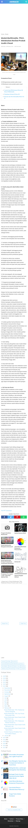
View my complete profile (14, 809)
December (7, 688)
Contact (11, 819)
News (10, 666)
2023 (4, 682)
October (6, 692)
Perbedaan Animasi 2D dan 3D (12, 94)
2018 (4, 741)
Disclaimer (11, 821)
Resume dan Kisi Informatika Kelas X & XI (14, 97)
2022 (4, 684)
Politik (23, 666)
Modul (21, 663)
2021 (4, 686)
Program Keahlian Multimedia (6, 533)
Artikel (9, 661)
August (6, 696)
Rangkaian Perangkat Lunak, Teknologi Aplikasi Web (7, 575)
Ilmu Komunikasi (6, 663)
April (5, 704)
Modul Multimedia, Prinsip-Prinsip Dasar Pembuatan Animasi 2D (7, 562)
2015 (4, 745)
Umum (23, 668)
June (5, 700)
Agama (3, 661)
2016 (4, 743)
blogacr (14, 661)
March (6, 706)
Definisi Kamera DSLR (20, 533)
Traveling (11, 668)
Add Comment (17, 46)
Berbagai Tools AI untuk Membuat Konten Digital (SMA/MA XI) (16, 776)
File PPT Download (6, 510)
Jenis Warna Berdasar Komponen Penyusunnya (20, 548)
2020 (4, 737)
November (7, 690)
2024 (4, 680)
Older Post (23, 623)
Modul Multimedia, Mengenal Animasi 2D (7, 546)
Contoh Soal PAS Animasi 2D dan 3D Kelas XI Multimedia (13, 91)
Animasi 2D (17, 561)
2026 (4, 676)
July (5, 698)
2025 (4, 678)
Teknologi (4, 668)
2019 (4, 739)
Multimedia (5, 666)
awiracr (14, 2)
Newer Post (5, 623)
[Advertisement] (14, 14)
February (6, 708)
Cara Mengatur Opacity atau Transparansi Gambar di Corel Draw (17, 763)
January (6, 735)
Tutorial (18, 668)
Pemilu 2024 (17, 666)
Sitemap (18, 821)
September (7, 694)
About (5, 819)
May (5, 702)
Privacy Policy (19, 819)
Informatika (15, 663)
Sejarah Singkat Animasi (18, 576)
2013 (4, 747)
